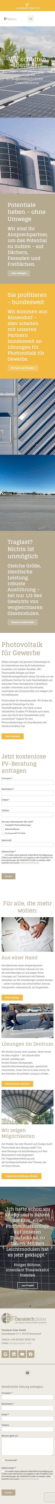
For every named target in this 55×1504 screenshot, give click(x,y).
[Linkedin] (14, 1354)
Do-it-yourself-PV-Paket (15, 833)
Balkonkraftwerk (12, 829)
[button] (30, 18)
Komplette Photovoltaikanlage (18, 825)
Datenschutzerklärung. (29, 863)
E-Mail (6, 800)
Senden (8, 876)
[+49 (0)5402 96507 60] (27, 5)
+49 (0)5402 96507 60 (28, 8)
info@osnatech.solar (20, 1343)
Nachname (8, 789)
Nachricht (6, 840)
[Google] (5, 1354)
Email (5, 1414)
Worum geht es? (10, 1436)
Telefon (5, 810)
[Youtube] (22, 1354)
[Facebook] (30, 1354)
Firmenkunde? (11, 1460)
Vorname (7, 778)
